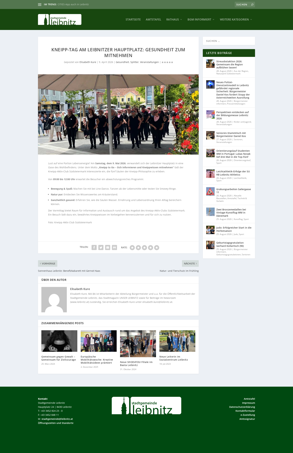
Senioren (238, 139)
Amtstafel (153, 19)
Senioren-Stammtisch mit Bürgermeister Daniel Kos (231, 134)
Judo (236, 234)
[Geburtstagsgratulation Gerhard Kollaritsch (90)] (210, 245)
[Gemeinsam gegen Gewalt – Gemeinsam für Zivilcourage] (59, 341)
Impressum (248, 402)
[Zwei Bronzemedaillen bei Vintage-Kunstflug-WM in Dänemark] (210, 212)
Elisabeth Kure (88, 62)
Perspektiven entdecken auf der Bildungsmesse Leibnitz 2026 (232, 115)
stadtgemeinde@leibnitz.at (57, 418)
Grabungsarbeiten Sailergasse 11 (233, 191)
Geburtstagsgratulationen (228, 254)
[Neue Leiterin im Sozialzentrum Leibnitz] (177, 341)
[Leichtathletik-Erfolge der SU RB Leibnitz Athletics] (210, 173)
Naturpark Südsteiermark (228, 73)
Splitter (134, 62)
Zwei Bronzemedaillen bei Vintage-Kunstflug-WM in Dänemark (231, 212)
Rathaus (172, 19)
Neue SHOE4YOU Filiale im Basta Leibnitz (136, 363)
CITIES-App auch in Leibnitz (73, 4)
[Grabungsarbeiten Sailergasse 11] (210, 191)
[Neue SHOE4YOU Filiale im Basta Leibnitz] (138, 343)
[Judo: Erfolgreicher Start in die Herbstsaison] (210, 230)
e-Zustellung (248, 414)
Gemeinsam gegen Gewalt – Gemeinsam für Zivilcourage (58, 358)
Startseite (133, 19)
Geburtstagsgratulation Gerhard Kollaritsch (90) (230, 244)
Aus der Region (241, 71)
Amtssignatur (247, 418)
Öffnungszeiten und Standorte (55, 423)
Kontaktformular (245, 410)
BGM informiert (199, 19)
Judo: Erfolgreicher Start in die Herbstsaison (233, 229)
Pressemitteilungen (236, 103)
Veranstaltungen (149, 62)
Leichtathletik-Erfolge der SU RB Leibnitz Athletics (233, 173)
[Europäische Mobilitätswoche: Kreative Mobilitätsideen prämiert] (99, 341)
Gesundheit (122, 62)
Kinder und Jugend (242, 121)
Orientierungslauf (242, 160)
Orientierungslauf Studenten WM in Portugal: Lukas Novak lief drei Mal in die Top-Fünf (233, 153)
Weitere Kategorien (234, 19)
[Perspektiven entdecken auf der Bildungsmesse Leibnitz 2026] (210, 114)
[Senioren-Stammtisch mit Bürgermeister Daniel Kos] (210, 135)
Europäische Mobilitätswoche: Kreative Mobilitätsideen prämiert (97, 359)
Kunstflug (238, 219)
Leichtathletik (240, 178)
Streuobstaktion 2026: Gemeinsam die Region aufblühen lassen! (229, 64)
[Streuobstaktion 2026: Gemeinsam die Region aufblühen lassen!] (210, 63)
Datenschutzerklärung (242, 406)
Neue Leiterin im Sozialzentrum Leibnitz (173, 358)
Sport (218, 162)
